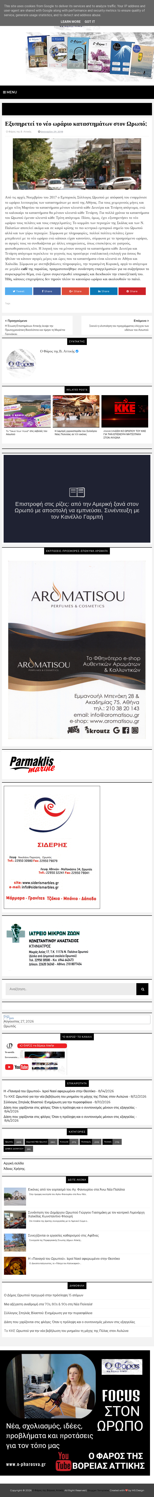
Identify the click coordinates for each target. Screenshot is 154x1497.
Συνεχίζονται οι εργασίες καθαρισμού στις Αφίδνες (63, 1235)
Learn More (71, 22)
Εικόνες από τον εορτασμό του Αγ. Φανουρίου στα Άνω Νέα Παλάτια (76, 1189)
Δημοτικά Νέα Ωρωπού (36, 1141)
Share (48, 291)
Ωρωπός (10, 1026)
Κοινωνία (64, 1141)
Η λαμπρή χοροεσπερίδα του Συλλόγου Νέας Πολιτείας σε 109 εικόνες (76, 433)
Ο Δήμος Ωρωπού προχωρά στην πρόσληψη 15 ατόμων (43, 1295)
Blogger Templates (98, 1490)
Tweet (20, 291)
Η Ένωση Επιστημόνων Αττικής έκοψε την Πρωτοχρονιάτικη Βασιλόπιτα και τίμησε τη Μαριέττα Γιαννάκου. (35, 330)
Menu (11, 92)
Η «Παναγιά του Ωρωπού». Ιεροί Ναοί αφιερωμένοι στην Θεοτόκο (49, 1091)
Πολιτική (107, 1141)
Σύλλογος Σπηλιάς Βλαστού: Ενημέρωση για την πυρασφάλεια (48, 1102)
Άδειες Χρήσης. (14, 1169)
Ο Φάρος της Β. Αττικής (57, 351)
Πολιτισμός (86, 1141)
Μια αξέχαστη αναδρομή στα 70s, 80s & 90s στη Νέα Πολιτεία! (48, 1304)
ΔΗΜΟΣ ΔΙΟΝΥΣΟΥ (14, 1148)
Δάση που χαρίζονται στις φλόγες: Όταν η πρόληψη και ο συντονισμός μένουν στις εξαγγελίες (69, 1107)
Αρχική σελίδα (14, 1163)
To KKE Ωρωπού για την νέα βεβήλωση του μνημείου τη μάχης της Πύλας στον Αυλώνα (66, 1096)
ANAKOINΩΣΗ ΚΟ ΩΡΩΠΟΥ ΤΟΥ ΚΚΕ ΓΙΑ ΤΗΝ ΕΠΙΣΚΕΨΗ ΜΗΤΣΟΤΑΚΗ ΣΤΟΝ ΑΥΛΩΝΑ (124, 434)
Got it (90, 22)
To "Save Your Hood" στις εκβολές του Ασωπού (26, 433)
